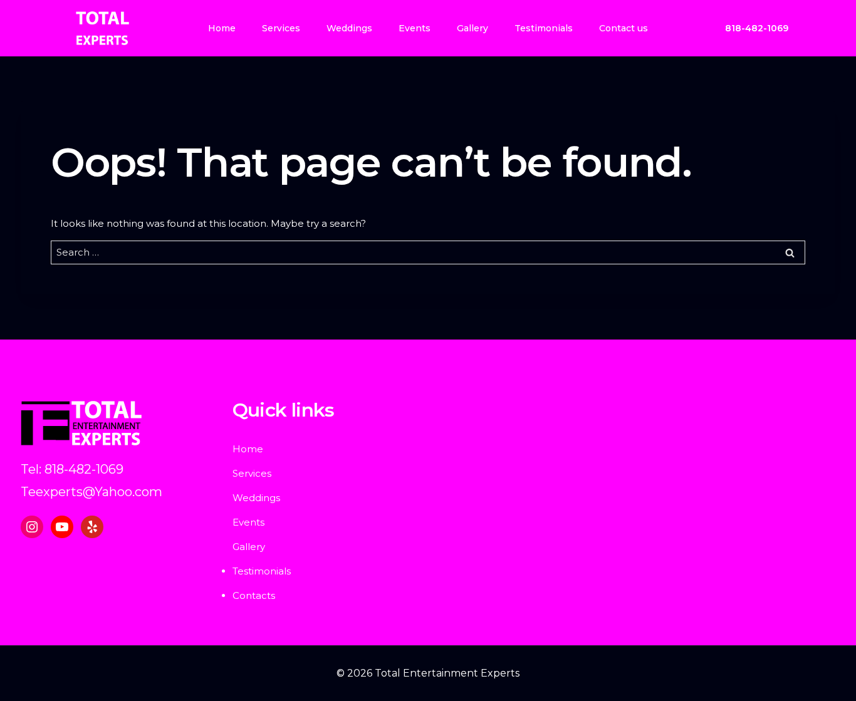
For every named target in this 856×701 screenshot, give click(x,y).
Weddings (349, 28)
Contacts (253, 595)
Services (281, 28)
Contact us (623, 28)
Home (222, 28)
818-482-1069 (756, 28)
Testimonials (543, 28)
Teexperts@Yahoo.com (91, 491)
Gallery (472, 28)
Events (415, 28)
